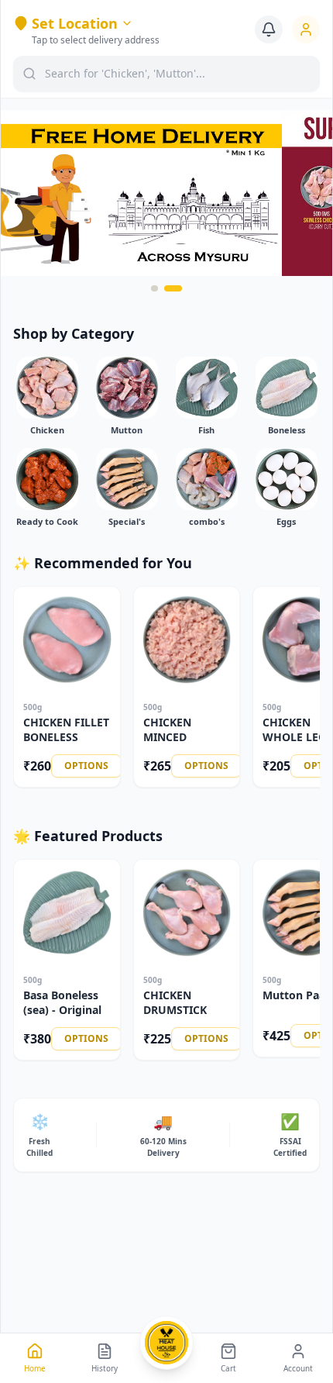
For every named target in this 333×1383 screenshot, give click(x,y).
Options (86, 765)
